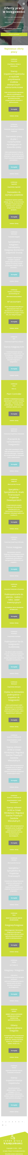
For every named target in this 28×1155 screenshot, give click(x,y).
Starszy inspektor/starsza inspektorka (14, 1080)
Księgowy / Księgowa (14, 970)
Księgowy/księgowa (14, 925)
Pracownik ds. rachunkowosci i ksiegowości (14, 442)
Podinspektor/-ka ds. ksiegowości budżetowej (14, 644)
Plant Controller (14, 394)
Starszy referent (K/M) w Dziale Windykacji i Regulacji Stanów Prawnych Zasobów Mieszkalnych (14, 754)
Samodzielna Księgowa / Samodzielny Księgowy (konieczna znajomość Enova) (14, 247)
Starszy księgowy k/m (14, 346)
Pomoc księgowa (14, 547)
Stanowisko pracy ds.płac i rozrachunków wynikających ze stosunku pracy (14, 141)
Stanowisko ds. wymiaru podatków (14, 193)
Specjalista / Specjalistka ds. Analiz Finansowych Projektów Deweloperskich (14, 494)
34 (2, 1125)
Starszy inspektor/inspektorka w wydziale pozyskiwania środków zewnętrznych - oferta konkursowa (14, 79)
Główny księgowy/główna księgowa (14, 1028)
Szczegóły (14, 109)
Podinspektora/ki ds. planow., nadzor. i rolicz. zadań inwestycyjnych (14, 598)
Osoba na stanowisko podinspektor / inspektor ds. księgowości (14, 696)
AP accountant (14, 301)
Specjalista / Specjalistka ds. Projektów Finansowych (14, 872)
